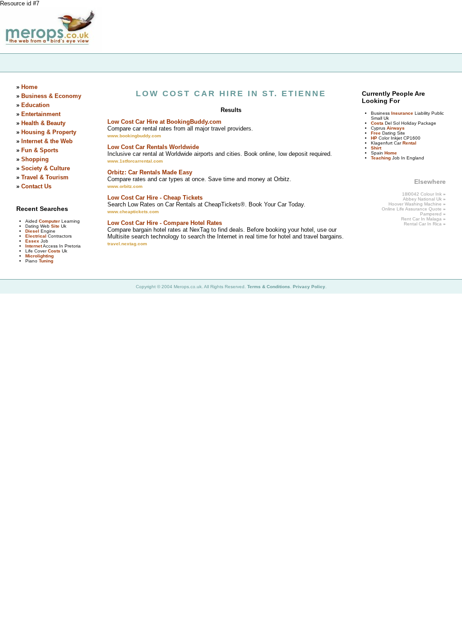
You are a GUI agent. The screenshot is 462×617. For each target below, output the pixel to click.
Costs (54, 250)
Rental (409, 142)
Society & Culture (45, 168)
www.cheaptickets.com (133, 211)
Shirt (376, 147)
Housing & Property (48, 132)
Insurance (402, 113)
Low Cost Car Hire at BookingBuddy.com (164, 121)
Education (35, 105)
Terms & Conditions (268, 286)
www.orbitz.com (125, 186)
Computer (49, 221)
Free (376, 133)
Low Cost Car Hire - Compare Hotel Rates (164, 223)
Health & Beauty (43, 123)
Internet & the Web (47, 141)
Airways (396, 128)
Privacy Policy (309, 286)
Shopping (35, 159)
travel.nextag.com (127, 243)
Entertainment (40, 114)
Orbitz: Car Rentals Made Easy (149, 172)
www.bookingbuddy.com (134, 135)
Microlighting (39, 255)
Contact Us (36, 186)
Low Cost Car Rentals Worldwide (153, 147)
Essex (32, 240)
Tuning (46, 260)
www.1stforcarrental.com (135, 161)
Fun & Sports (39, 150)
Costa (377, 123)
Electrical (35, 236)
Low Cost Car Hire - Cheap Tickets (155, 197)
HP (374, 138)
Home (29, 87)
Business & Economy (51, 96)
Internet (33, 245)
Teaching (381, 157)
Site (55, 226)
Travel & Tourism (45, 177)
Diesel (32, 231)
